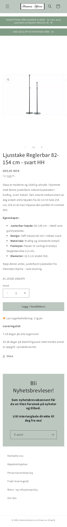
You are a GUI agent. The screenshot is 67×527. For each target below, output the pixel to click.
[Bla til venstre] (25, 147)
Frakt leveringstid (18, 481)
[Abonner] (52, 434)
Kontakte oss (15, 455)
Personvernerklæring (20, 472)
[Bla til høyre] (42, 147)
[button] (7, 6)
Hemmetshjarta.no (28, 520)
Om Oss (12, 498)
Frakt (9, 176)
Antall (6, 285)
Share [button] (10, 356)
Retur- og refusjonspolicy (22, 489)
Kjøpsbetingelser (17, 464)
